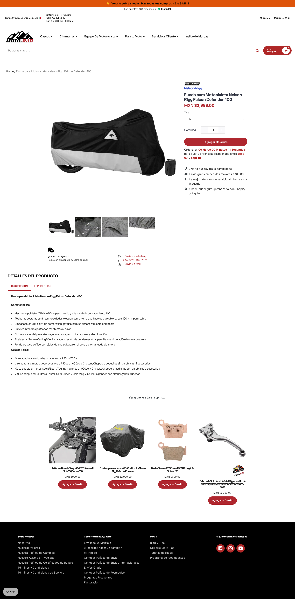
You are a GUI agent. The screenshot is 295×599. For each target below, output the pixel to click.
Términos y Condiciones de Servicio (41, 572)
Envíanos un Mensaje (97, 542)
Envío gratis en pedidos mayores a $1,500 (216, 174)
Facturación (91, 582)
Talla (186, 112)
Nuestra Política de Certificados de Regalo (45, 562)
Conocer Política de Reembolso (104, 572)
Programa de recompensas (167, 557)
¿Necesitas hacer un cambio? (103, 547)
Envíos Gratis (92, 567)
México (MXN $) (282, 18)
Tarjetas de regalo (161, 552)
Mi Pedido (90, 552)
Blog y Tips (157, 542)
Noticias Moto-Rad (162, 547)
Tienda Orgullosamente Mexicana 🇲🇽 (23, 18)
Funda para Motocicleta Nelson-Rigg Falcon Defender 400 (214, 97)
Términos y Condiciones (33, 567)
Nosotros (24, 542)
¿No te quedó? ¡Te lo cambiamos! (210, 168)
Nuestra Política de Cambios (36, 552)
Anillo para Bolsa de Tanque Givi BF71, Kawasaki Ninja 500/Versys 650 (73, 470)
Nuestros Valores (29, 547)
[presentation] (44, 227)
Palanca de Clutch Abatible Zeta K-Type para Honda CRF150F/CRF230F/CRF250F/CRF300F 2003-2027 (222, 484)
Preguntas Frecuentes (98, 577)
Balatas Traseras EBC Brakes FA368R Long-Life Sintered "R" (172, 470)
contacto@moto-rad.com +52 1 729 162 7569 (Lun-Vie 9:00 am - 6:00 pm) (60, 18)
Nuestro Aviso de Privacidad (36, 557)
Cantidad (190, 130)
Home (10, 71)
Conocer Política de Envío (101, 557)
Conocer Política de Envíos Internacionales (111, 562)
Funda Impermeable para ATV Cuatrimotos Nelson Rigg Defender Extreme (122, 470)
